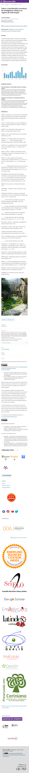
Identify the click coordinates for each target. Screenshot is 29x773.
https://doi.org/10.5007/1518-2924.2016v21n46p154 (15, 26)
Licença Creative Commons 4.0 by (10, 416)
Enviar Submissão (7, 475)
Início (2, 4)
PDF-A (4, 319)
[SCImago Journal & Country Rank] (19, 537)
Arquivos (7, 4)
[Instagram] (8, 513)
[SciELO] (14, 592)
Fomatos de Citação (6, 342)
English (3, 483)
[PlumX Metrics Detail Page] (5, 468)
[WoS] (14, 568)
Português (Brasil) (6, 487)
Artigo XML (11, 319)
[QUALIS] (14, 650)
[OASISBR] (10, 669)
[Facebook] (3, 513)
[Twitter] (16, 513)
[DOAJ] (13, 532)
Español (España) (6, 485)
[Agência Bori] (14, 707)
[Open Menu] (1, 1)
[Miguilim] (11, 660)
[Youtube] (12, 513)
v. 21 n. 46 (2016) (13, 4)
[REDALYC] (14, 611)
